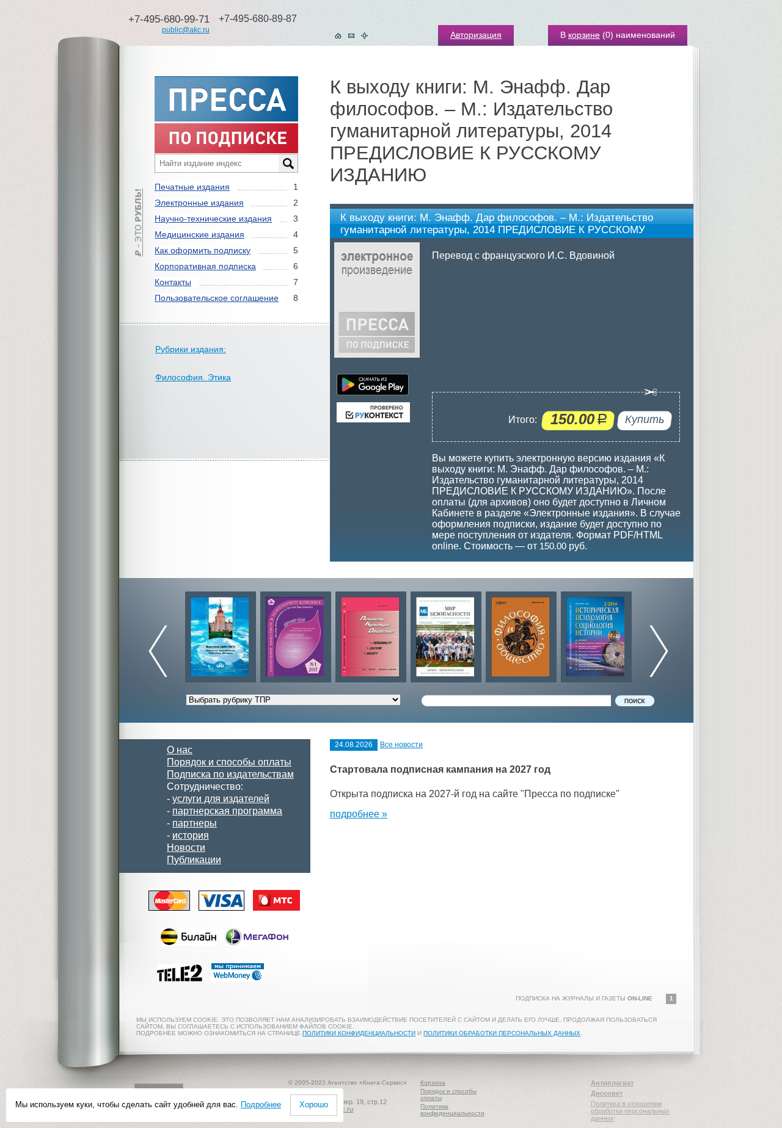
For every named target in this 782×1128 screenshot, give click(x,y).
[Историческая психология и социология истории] (596, 633)
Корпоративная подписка (205, 266)
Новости (186, 847)
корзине (584, 35)
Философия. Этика (193, 377)
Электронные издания (199, 203)
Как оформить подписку (202, 250)
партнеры (194, 823)
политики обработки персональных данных (501, 1033)
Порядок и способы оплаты (229, 762)
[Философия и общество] (521, 633)
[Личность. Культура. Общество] (370, 633)
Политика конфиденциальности (452, 1109)
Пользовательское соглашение (217, 298)
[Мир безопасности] (446, 633)
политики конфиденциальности (358, 1033)
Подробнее (261, 1104)
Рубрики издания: (190, 349)
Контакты (173, 282)
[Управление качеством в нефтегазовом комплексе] (295, 633)
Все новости (401, 744)
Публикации (194, 860)
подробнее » (358, 814)
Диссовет (607, 1093)
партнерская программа (227, 811)
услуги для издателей (220, 799)
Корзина (432, 1082)
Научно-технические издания (213, 218)
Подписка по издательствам (230, 774)
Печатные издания (192, 187)
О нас (179, 750)
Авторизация (476, 35)
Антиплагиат (612, 1082)
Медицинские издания (199, 234)
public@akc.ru (186, 30)
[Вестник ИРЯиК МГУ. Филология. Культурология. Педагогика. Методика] (220, 633)
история (190, 835)
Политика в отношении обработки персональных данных (630, 1111)
